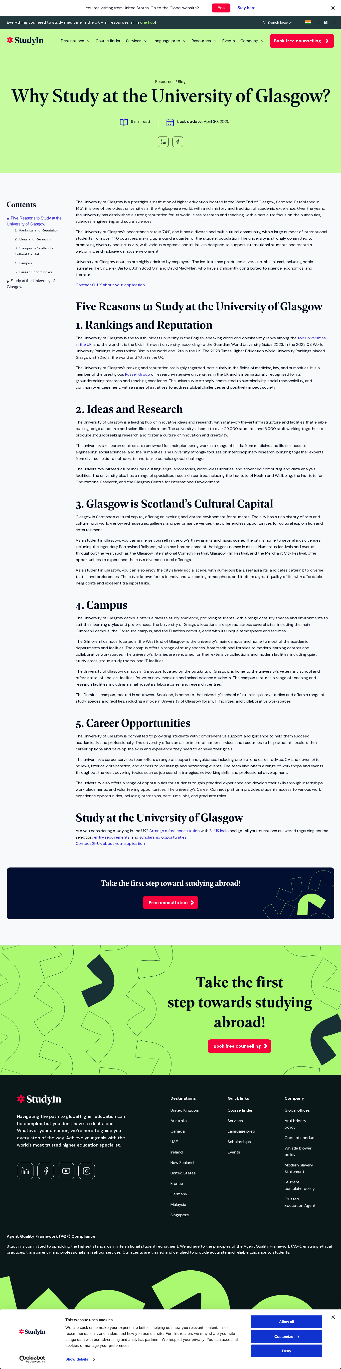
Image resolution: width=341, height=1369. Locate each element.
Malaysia (178, 1204)
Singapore (179, 1215)
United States (183, 1173)
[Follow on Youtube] (66, 1171)
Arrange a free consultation (174, 830)
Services (133, 40)
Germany (178, 1194)
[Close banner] (333, 1317)
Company (249, 40)
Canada (177, 1131)
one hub (147, 22)
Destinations (72, 40)
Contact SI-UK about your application (110, 285)
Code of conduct (300, 1137)
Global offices (297, 1110)
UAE (174, 1141)
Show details (76, 1359)
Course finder (108, 40)
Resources (201, 40)
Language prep (166, 40)
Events (228, 40)
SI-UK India (219, 830)
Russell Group (137, 374)
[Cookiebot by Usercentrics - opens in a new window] (32, 1359)
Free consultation (168, 903)
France (176, 1183)
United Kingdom (184, 1110)
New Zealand (182, 1162)
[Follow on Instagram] (86, 1171)
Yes (221, 8)
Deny (286, 1351)
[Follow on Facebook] (45, 1171)
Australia (178, 1120)
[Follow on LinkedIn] (25, 1171)
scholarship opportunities (162, 837)
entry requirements (112, 837)
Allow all (286, 1322)
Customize (283, 1336)
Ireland (176, 1152)
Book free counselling (297, 41)
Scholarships (239, 1141)
